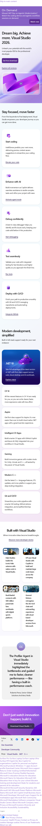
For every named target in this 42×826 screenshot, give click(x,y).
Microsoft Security (17, 788)
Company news (32, 802)
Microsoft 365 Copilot (14, 792)
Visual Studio (12, 754)
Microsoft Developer (8, 795)
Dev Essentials (7, 745)
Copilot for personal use (21, 763)
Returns (3, 770)
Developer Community (10, 749)
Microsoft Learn (23, 795)
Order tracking (13, 770)
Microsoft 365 (5, 790)
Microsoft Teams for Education (12, 778)
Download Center (13, 768)
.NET (21, 754)
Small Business (30, 792)
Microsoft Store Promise (10, 773)
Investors (20, 805)
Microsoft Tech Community (25, 797)
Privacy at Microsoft (8, 805)
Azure (38, 792)
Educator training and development (19, 781)
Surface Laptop (16, 758)
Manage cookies (13, 822)
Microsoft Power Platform (22, 790)
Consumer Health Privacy (10, 820)
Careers (9, 802)
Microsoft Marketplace (9, 800)
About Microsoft (18, 802)
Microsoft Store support (30, 768)
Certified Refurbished (27, 770)
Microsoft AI (5, 788)
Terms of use (25, 822)
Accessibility (13, 807)
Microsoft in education (9, 775)
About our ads (5, 825)
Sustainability (23, 807)
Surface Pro (4, 758)
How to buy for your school (19, 780)
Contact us (25, 820)
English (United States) (9, 815)
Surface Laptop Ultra (30, 758)
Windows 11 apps (23, 765)
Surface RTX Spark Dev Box (11, 761)
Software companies (27, 800)
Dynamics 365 (31, 788)
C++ (26, 754)
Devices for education (27, 775)
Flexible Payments (27, 773)
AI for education (13, 785)
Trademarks (35, 822)
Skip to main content (8, 1)
